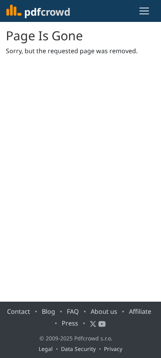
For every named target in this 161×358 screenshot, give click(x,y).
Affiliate (140, 311)
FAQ (73, 311)
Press (70, 323)
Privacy (113, 349)
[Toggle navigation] (144, 11)
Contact (18, 311)
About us (104, 311)
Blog (48, 311)
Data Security (78, 349)
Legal (46, 349)
